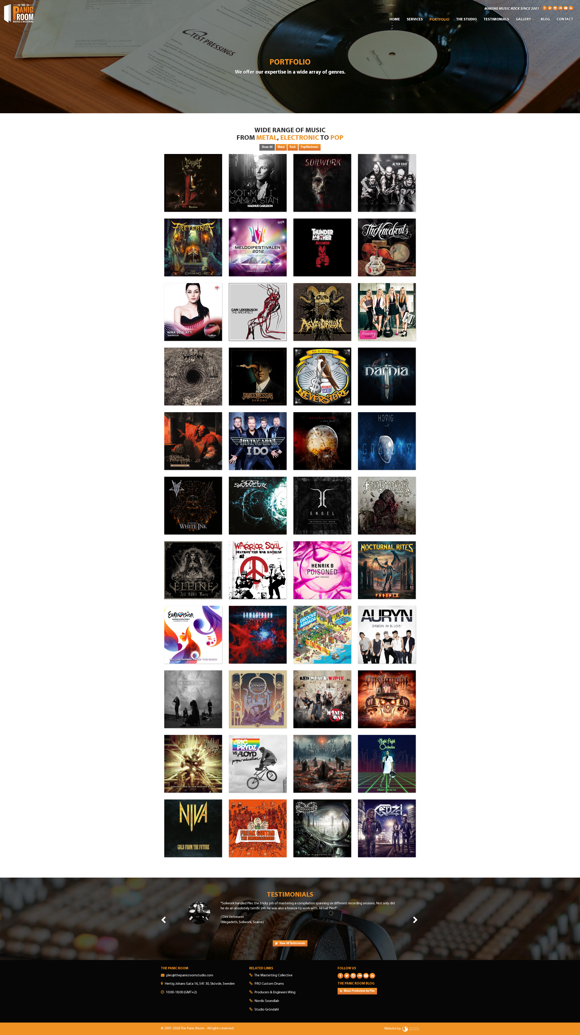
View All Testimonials (292, 943)
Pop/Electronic (309, 147)
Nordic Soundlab (266, 1001)
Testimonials (496, 19)
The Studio (466, 19)
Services (415, 19)
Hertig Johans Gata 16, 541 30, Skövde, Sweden (200, 984)
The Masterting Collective (273, 975)
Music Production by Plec (359, 990)
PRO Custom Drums (269, 984)
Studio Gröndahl (266, 1009)
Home (394, 19)
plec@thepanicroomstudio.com (189, 975)
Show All (267, 147)
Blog (545, 19)
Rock (293, 147)
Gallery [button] (524, 19)
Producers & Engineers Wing (274, 992)
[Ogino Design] (410, 1028)
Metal (281, 147)
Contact (565, 19)
